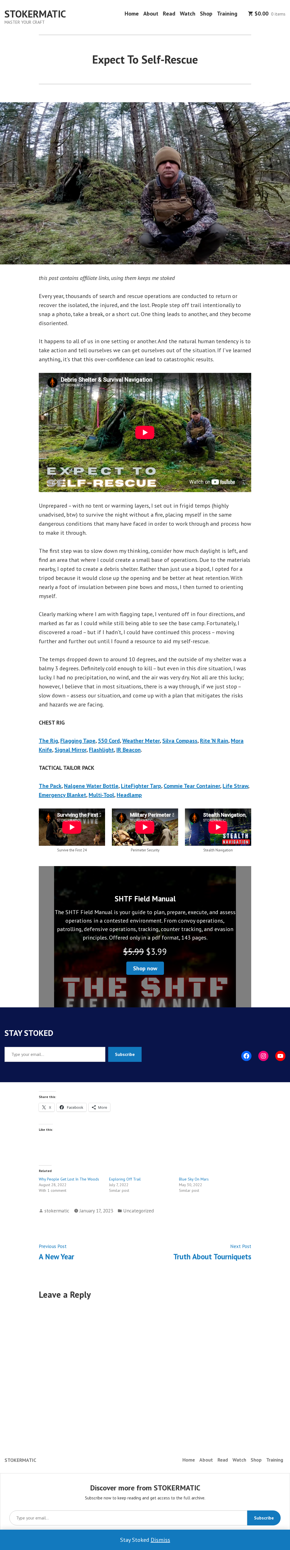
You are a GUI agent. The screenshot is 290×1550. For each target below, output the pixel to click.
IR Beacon (128, 749)
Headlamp (129, 795)
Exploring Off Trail (125, 1179)
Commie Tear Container (192, 786)
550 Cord (109, 740)
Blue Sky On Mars (194, 1179)
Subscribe (125, 1054)
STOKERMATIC (35, 13)
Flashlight (101, 749)
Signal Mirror (70, 749)
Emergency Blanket (62, 795)
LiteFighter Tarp (141, 786)
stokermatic (56, 1210)
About (150, 14)
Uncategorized (138, 1210)
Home (132, 14)
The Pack (50, 786)
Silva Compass (179, 740)
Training (227, 14)
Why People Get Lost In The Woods (69, 1179)
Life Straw (235, 786)
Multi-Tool (101, 795)
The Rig (48, 740)
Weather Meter (141, 740)
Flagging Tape (77, 740)
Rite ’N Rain (214, 740)
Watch (187, 14)
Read (169, 14)
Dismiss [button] (160, 1540)
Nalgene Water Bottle (91, 786)
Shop (206, 14)
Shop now (145, 968)
